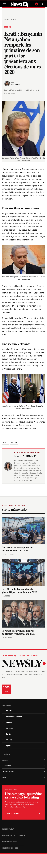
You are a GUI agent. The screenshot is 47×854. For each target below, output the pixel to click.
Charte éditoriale (23, 771)
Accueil (6, 19)
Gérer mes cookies (10, 848)
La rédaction (23, 766)
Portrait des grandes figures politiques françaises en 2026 (18, 632)
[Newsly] (24, 4)
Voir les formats (23, 813)
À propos (23, 760)
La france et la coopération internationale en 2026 (17, 549)
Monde (13, 19)
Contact (23, 777)
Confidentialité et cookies (13, 835)
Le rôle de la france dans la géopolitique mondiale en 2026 (19, 590)
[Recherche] (42, 4)
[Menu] (4, 4)
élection (14, 442)
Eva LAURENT (25, 456)
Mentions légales (9, 842)
